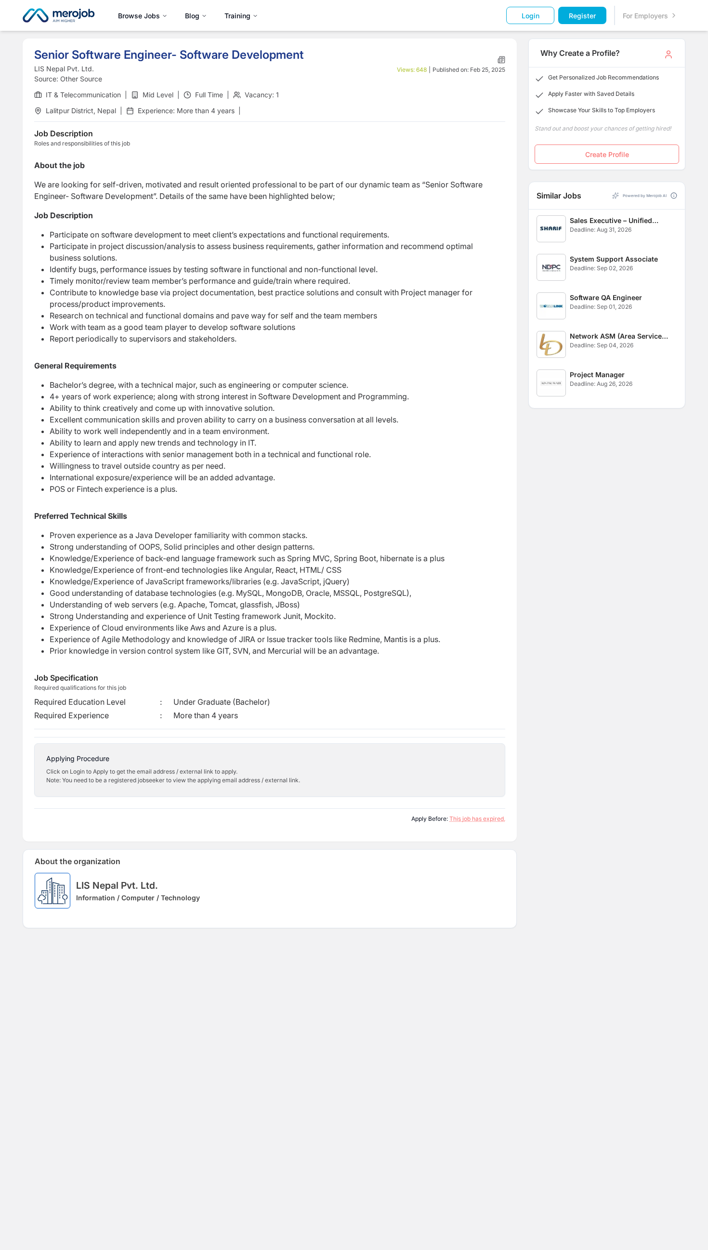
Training (237, 16)
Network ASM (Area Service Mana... (616, 336)
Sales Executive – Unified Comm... (611, 220)
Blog (192, 16)
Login (530, 16)
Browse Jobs (139, 16)
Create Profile (607, 154)
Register (582, 16)
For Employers (645, 16)
